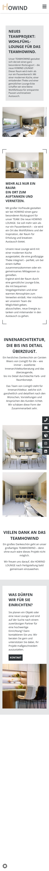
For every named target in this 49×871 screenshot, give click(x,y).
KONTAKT (15, 657)
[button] (5, 866)
